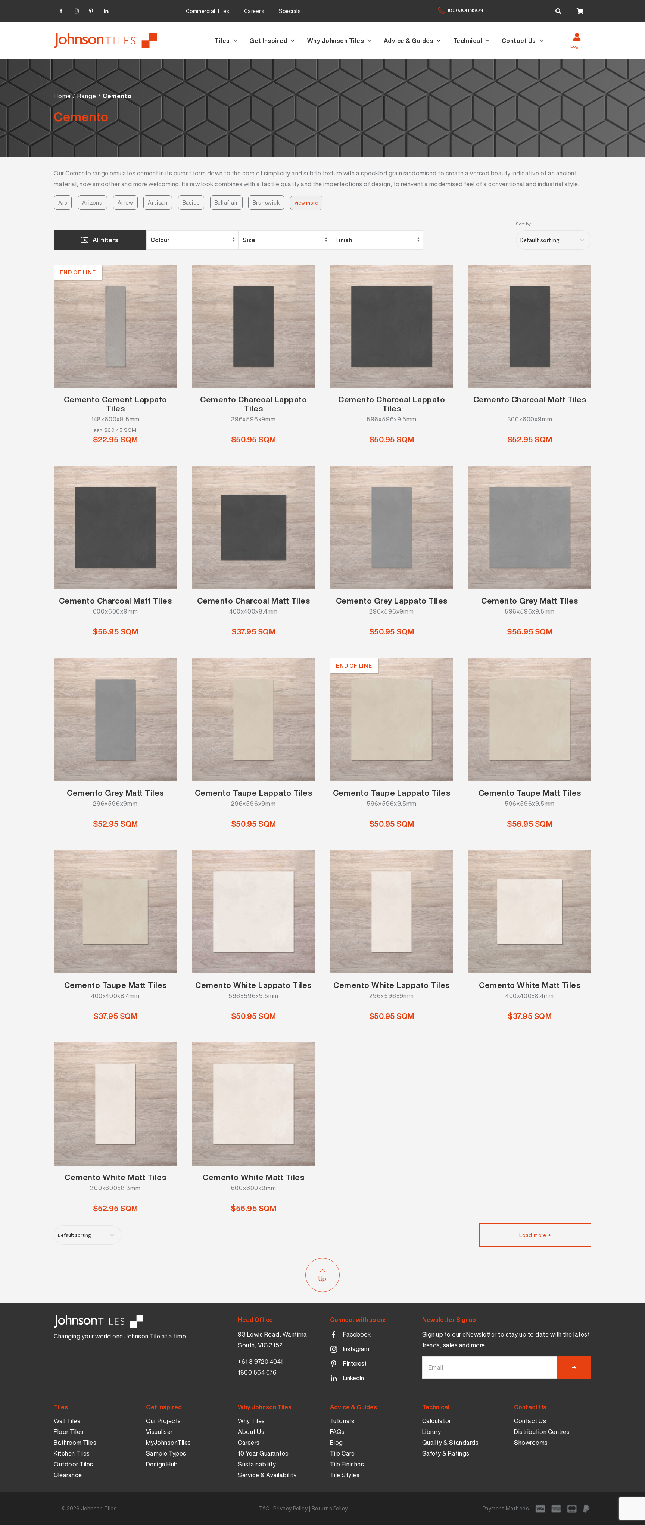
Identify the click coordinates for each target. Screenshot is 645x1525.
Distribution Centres (542, 1431)
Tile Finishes (347, 1464)
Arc (62, 202)
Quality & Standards (450, 1442)
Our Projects (163, 1420)
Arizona (92, 202)
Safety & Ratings (446, 1453)
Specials (289, 11)
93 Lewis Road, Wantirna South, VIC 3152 (272, 1340)
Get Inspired (268, 40)
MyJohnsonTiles (168, 1442)
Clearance (68, 1475)
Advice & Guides (409, 40)
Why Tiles (251, 1420)
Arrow (125, 202)
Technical (467, 40)
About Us (251, 1431)
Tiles (222, 40)
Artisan (158, 202)
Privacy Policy (290, 1508)
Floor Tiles (69, 1431)
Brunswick (266, 202)
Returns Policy (330, 1508)
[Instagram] (76, 9)
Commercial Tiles (207, 11)
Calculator (436, 1420)
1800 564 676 (257, 1372)
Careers (254, 11)
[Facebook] (61, 9)
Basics (191, 202)
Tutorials (342, 1420)
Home (62, 95)
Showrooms (531, 1442)
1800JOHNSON (465, 10)
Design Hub (162, 1464)
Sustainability (257, 1464)
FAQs (337, 1431)
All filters (105, 240)
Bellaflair (226, 202)
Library (431, 1431)
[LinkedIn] (106, 9)
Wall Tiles (67, 1420)
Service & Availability (267, 1475)
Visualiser (159, 1431)
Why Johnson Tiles (335, 40)
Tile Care (342, 1453)
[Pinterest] (91, 9)
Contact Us (519, 40)
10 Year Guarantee (263, 1453)
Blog (336, 1442)
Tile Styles (345, 1475)
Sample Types (166, 1453)
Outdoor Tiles (73, 1464)
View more (306, 202)
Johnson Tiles (99, 1508)
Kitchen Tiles (72, 1453)
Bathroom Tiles (75, 1442)
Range (86, 95)
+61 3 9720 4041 (260, 1361)
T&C (264, 1508)
